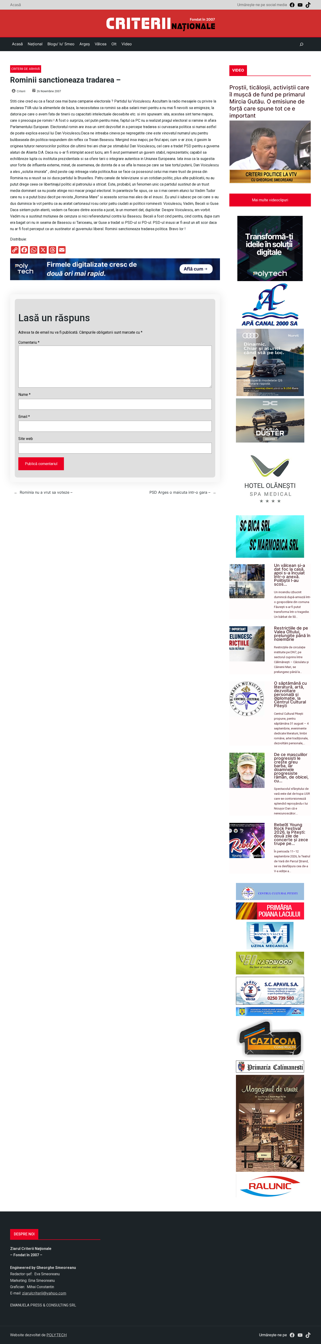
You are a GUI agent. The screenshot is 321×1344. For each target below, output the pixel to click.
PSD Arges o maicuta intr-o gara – (179, 492)
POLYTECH (57, 1335)
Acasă (15, 4)
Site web (25, 438)
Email (24, 416)
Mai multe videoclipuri (270, 200)
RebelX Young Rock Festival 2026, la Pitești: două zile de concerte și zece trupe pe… (291, 834)
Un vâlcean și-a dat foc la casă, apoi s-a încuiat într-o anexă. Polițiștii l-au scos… (289, 575)
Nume (24, 394)
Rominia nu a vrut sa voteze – (46, 492)
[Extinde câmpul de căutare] (301, 44)
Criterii (21, 91)
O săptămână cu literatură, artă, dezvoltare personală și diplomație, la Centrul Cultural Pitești (290, 694)
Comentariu (28, 342)
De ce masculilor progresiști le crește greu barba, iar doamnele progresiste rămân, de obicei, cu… (291, 767)
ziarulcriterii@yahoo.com (44, 1293)
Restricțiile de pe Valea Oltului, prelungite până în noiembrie (292, 634)
